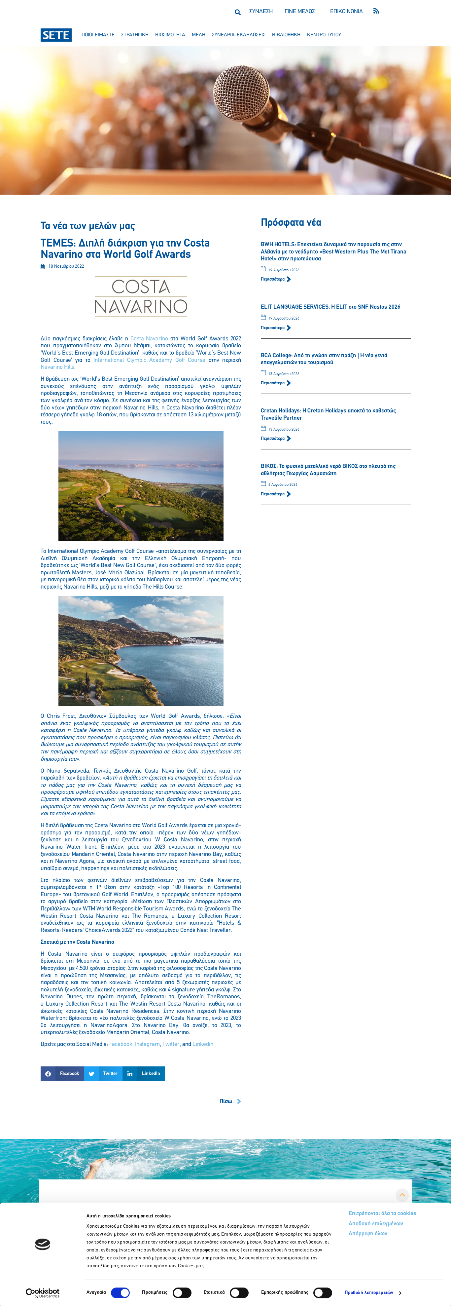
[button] (237, 12)
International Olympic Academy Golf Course (149, 361)
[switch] (182, 1292)
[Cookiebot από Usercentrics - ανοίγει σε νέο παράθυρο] (43, 1293)
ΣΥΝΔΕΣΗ (261, 12)
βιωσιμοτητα (170, 35)
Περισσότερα (273, 279)
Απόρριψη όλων (368, 1234)
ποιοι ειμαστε (98, 35)
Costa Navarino (149, 339)
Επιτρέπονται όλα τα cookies (382, 1214)
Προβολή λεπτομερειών (369, 1292)
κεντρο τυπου (324, 35)
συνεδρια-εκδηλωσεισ (238, 35)
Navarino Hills (57, 367)
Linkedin (202, 1045)
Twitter (171, 1045)
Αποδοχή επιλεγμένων (376, 1224)
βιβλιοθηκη (286, 35)
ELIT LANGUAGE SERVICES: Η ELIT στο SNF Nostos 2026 (330, 307)
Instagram (147, 1045)
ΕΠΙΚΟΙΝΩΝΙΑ (346, 12)
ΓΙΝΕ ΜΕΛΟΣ (300, 12)
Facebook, (121, 1045)
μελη (198, 35)
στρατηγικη (135, 35)
